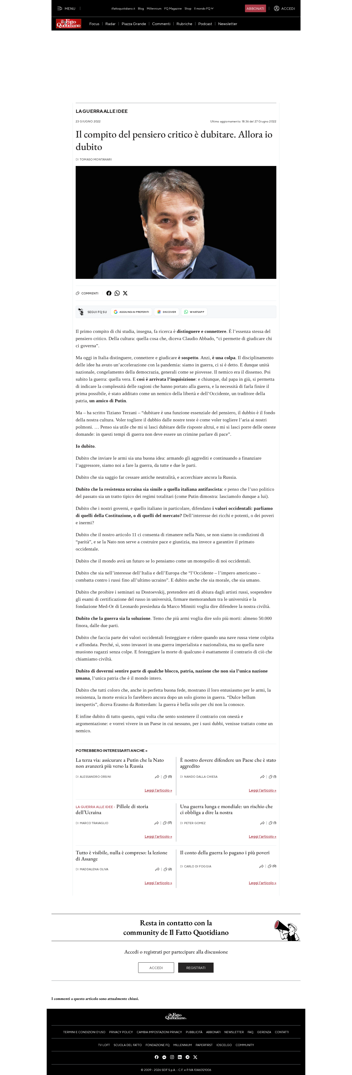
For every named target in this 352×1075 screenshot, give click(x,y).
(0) (170, 776)
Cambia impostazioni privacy (159, 1032)
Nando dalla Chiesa (199, 776)
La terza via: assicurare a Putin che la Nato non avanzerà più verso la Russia (120, 762)
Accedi (156, 967)
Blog (141, 8)
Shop (188, 8)
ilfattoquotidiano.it (123, 8)
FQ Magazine (173, 8)
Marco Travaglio (92, 823)
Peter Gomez (193, 823)
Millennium (154, 8)
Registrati (196, 967)
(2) (170, 869)
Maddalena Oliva (92, 869)
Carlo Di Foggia (195, 866)
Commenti (89, 293)
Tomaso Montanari (94, 159)
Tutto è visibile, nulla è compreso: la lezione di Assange (121, 855)
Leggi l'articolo (158, 790)
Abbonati (255, 8)
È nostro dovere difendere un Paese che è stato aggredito (228, 762)
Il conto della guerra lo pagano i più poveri (225, 852)
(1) (274, 776)
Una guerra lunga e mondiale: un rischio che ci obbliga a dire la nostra (226, 809)
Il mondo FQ (202, 8)
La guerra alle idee (101, 111)
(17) (170, 822)
